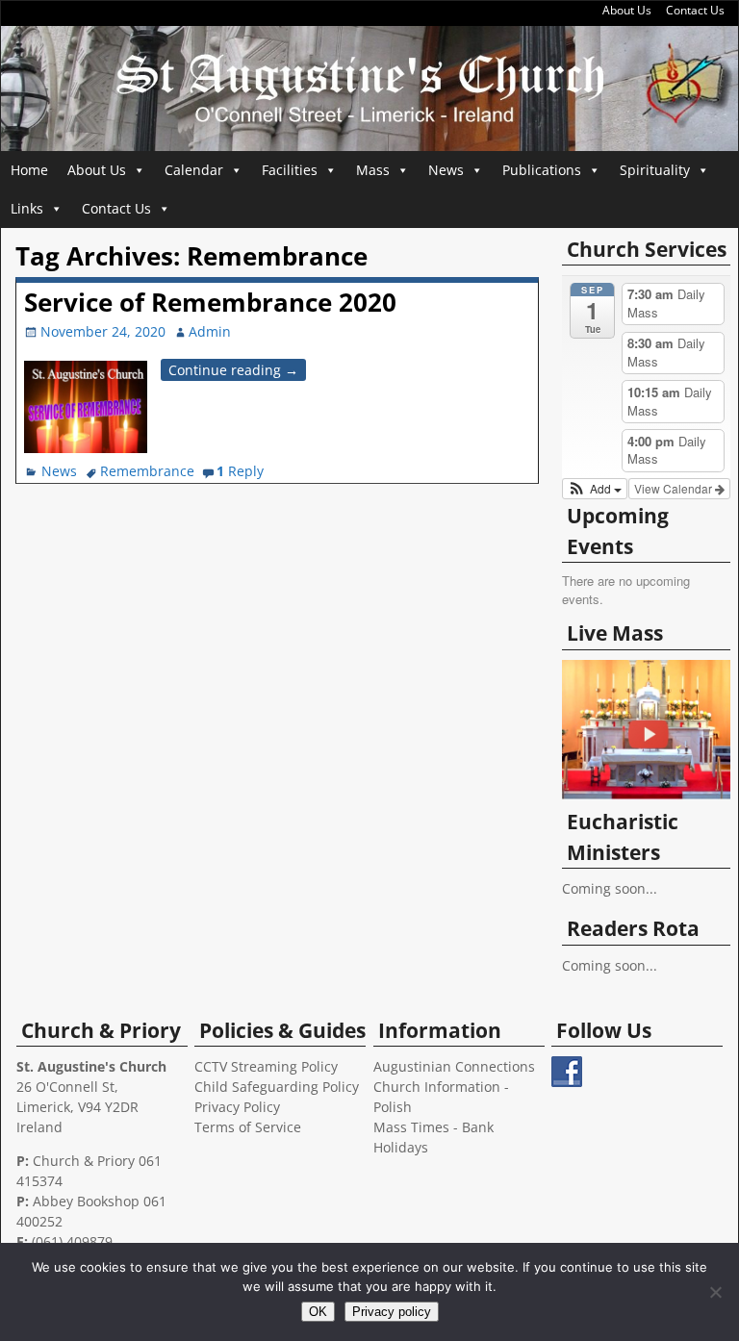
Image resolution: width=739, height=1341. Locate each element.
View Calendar (674, 488)
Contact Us (695, 10)
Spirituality (655, 170)
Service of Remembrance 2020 (210, 302)
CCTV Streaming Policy (266, 1066)
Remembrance (147, 471)
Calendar (194, 170)
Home (29, 170)
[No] (715, 1292)
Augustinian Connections (454, 1066)
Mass (373, 170)
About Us (626, 10)
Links (27, 208)
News (446, 170)
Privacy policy (391, 1311)
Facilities (290, 170)
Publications (541, 170)
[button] (595, 488)
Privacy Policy (237, 1107)
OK (318, 1311)
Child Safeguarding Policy (276, 1086)
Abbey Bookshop (86, 1201)
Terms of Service (247, 1127)
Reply (240, 471)
